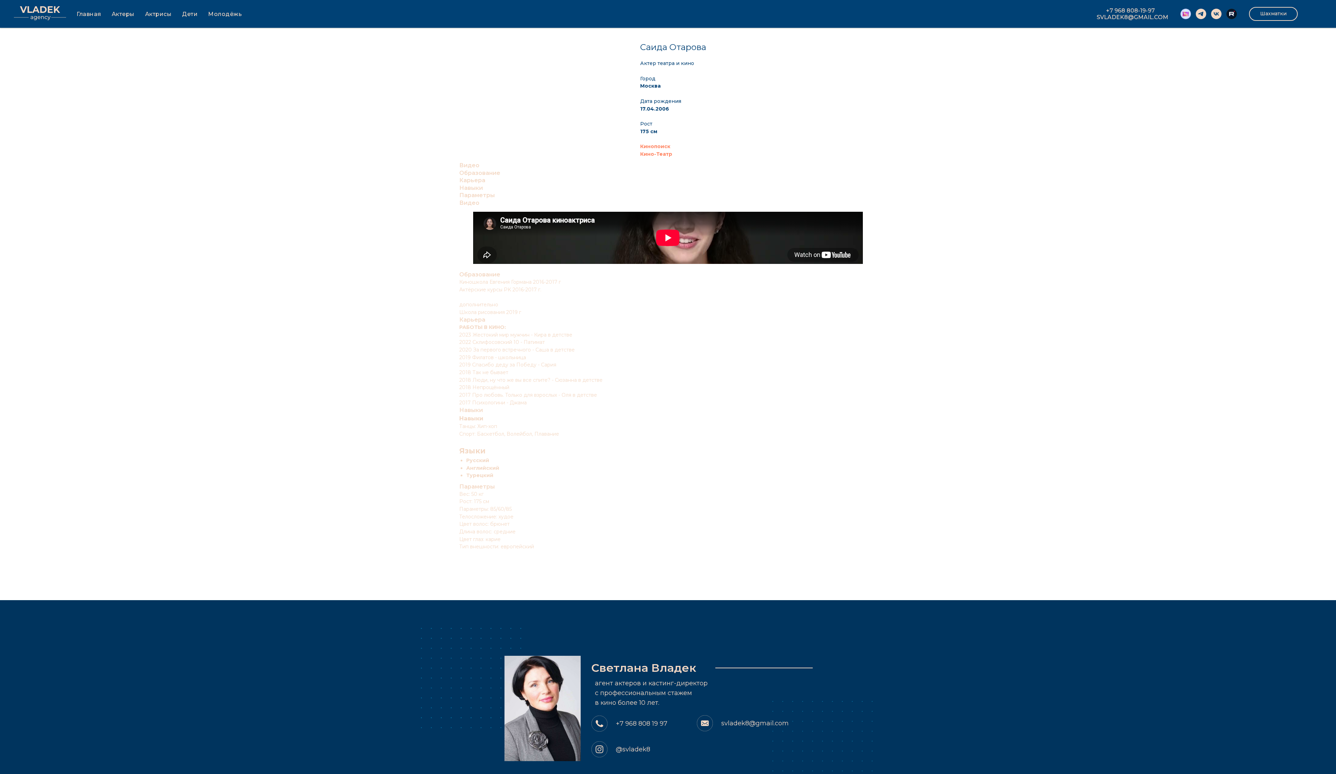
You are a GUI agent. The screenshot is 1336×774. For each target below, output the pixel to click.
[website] (1231, 14)
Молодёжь (225, 14)
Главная (89, 14)
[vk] (1216, 14)
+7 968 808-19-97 (1130, 10)
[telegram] (1201, 14)
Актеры (123, 14)
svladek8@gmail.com (755, 723)
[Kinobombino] (1185, 14)
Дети (190, 14)
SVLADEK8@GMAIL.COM (1132, 17)
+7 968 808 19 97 (641, 723)
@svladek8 (633, 749)
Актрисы (158, 14)
